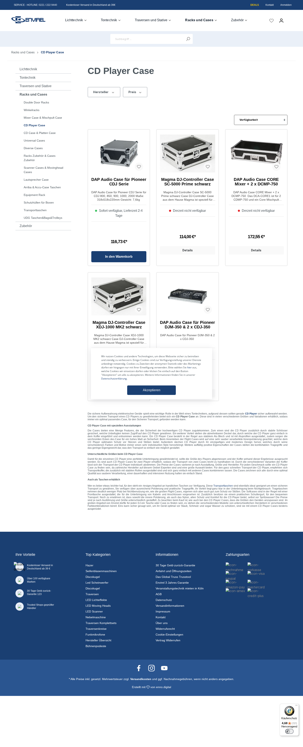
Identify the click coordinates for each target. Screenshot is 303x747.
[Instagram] (153, 668)
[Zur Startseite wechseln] (28, 19)
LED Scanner (94, 611)
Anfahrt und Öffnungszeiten (173, 571)
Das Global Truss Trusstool (173, 576)
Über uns (162, 623)
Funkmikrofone (95, 634)
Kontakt (269, 5)
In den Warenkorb (119, 256)
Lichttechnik (28, 69)
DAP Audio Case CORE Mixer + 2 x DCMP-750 (256, 181)
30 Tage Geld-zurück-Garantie (175, 565)
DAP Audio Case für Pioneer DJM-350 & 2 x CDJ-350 (187, 324)
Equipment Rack (34, 195)
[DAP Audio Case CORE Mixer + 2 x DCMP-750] (256, 153)
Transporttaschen (35, 210)
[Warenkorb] (289, 19)
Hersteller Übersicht (98, 640)
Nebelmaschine (96, 617)
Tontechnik (27, 77)
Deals (254, 5)
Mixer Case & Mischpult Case (43, 117)
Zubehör (26, 226)
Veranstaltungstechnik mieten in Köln (180, 588)
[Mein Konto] (281, 20)
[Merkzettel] (271, 20)
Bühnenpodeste (96, 646)
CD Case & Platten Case (40, 133)
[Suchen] (188, 39)
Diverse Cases (33, 148)
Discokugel (93, 576)
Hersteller (101, 92)
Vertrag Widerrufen (168, 640)
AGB (159, 594)
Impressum (163, 611)
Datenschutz (164, 600)
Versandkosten (140, 679)
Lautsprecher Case (36, 179)
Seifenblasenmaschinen (101, 571)
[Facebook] (140, 668)
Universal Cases (34, 140)
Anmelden (286, 5)
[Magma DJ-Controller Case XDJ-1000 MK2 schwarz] (118, 296)
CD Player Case (34, 125)
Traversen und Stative (36, 86)
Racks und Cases (33, 94)
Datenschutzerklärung (114, 378)
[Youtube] (164, 668)
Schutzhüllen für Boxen (39, 202)
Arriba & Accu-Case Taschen (42, 187)
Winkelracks (31, 110)
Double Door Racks (36, 102)
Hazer (89, 565)
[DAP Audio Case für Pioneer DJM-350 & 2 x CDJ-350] (187, 296)
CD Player (251, 413)
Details (187, 250)
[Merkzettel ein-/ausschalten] (139, 167)
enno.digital (163, 687)
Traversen (92, 594)
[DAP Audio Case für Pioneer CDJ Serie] (118, 153)
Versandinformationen (170, 605)
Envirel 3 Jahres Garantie (172, 582)
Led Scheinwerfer (97, 582)
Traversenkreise (96, 628)
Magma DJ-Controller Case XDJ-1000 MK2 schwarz (119, 324)
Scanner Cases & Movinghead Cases (43, 170)
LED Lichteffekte (96, 600)
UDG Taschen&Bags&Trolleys (43, 217)
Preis (132, 92)
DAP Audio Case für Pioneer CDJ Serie (118, 181)
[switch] (289, 731)
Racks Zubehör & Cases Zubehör (39, 158)
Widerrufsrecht (165, 628)
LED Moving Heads (98, 605)
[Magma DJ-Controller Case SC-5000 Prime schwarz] (187, 153)
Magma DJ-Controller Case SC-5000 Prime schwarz (187, 181)
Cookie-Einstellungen (169, 634)
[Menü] (296, 706)
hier (189, 367)
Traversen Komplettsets (101, 623)
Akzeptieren (151, 390)
